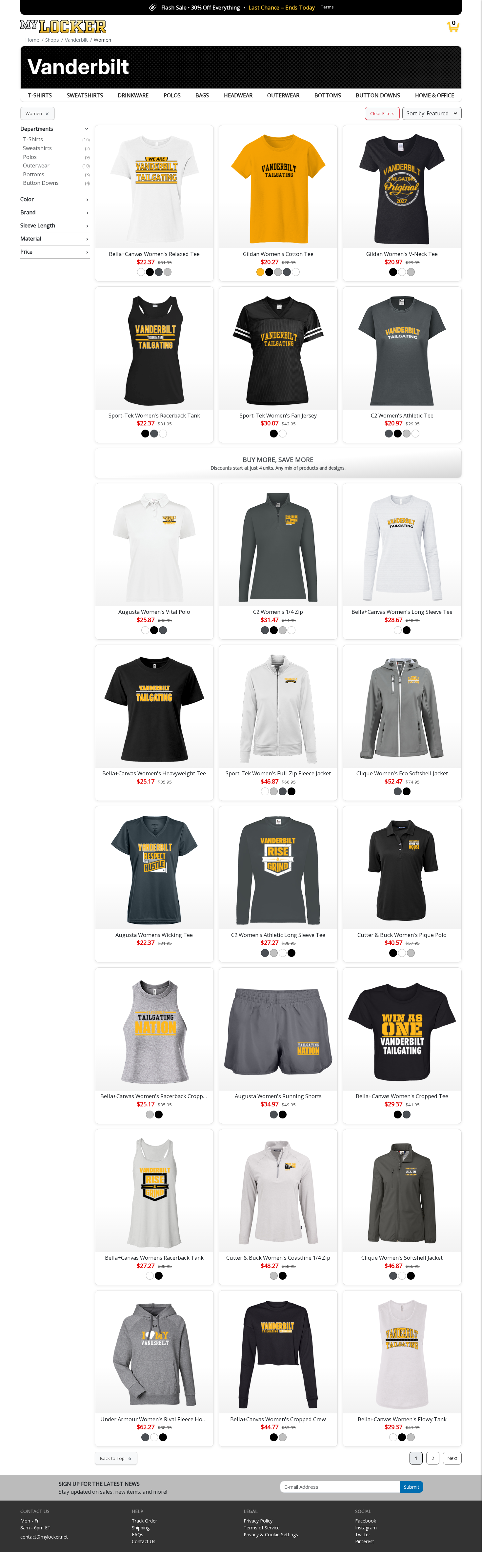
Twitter (362, 1534)
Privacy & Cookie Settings (271, 1534)
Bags (202, 95)
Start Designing (154, 235)
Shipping (141, 1527)
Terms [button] (327, 7)
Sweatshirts (85, 95)
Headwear (238, 95)
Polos (172, 95)
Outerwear (283, 95)
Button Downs (378, 95)
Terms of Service (262, 1527)
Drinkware (133, 95)
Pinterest (364, 1541)
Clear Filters (382, 113)
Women (38, 113)
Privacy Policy (258, 1521)
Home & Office (434, 95)
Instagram (366, 1527)
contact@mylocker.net (44, 1537)
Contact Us (143, 1541)
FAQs (137, 1534)
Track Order (144, 1521)
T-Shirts (40, 95)
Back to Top (116, 1458)
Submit (411, 1487)
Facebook (365, 1521)
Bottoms (327, 95)
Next (452, 1458)
